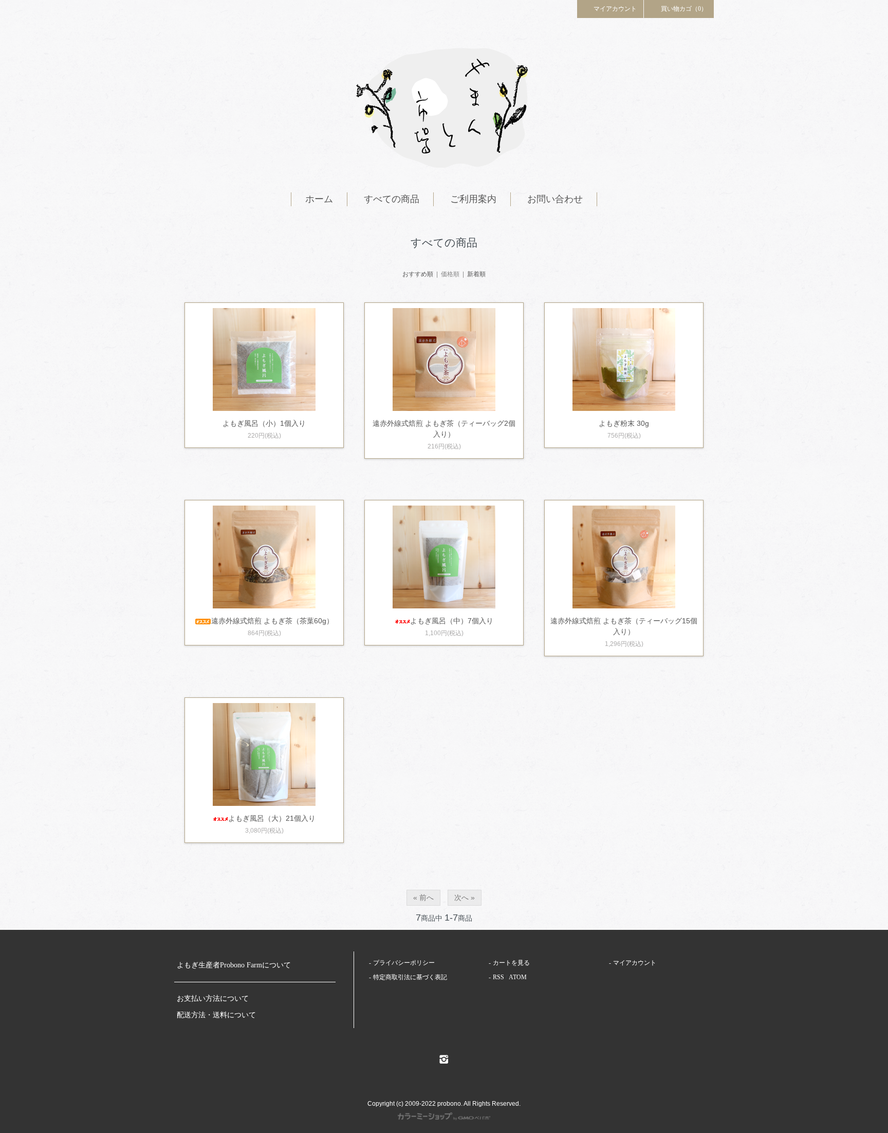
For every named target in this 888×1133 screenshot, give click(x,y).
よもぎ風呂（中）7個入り (451, 621)
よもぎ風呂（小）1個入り (264, 423)
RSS (498, 977)
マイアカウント (615, 8)
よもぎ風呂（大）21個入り (272, 818)
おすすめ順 (417, 274)
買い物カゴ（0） (684, 8)
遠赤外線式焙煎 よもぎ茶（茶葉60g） (272, 621)
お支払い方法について (213, 998)
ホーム (319, 199)
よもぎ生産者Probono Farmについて (234, 965)
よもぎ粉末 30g (624, 423)
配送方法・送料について (216, 1015)
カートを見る (511, 962)
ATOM (518, 977)
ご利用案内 (473, 199)
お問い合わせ (555, 199)
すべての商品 (391, 199)
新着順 (476, 274)
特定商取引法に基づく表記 (410, 977)
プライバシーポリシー (404, 962)
